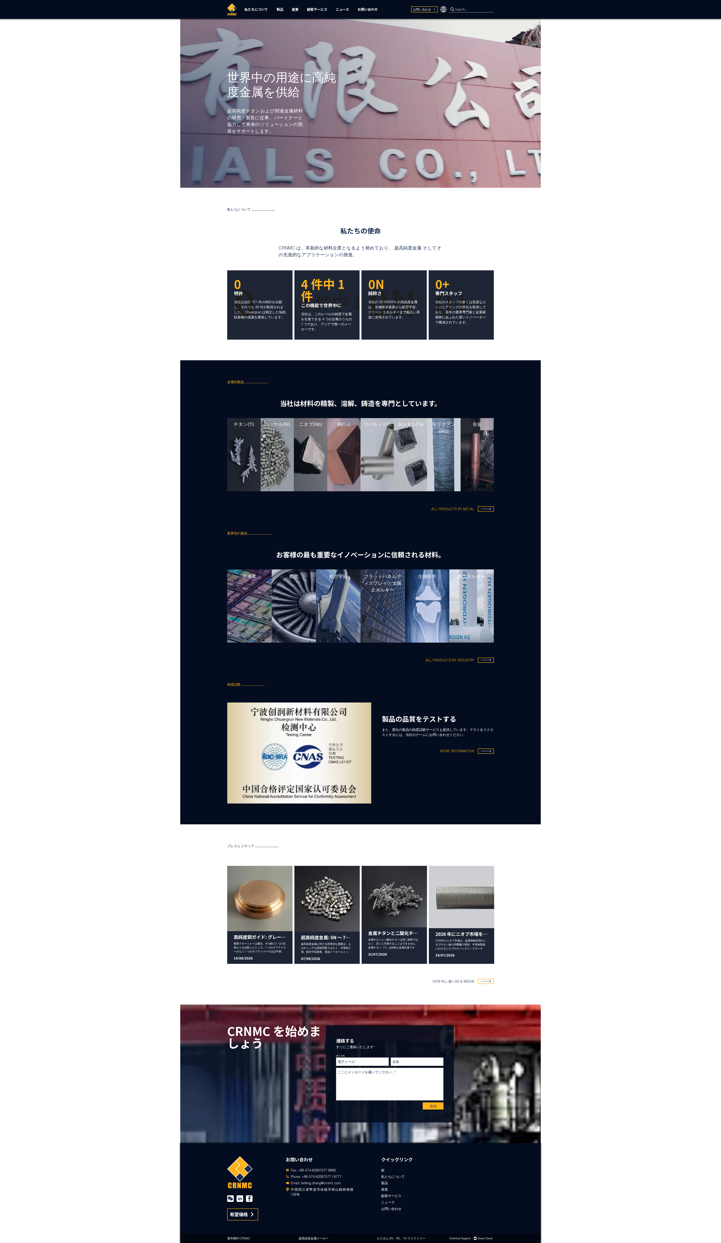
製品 (280, 9)
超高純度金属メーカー (314, 1238)
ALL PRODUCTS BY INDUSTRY (450, 660)
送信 (433, 1106)
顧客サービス (317, 9)
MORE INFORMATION (457, 751)
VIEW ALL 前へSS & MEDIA (453, 981)
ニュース (342, 9)
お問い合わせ (367, 9)
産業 (295, 9)
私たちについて (256, 9)
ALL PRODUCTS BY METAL (452, 509)
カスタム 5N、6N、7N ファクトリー (401, 1238)
